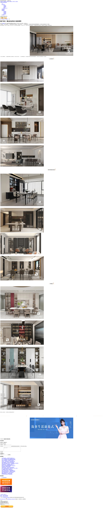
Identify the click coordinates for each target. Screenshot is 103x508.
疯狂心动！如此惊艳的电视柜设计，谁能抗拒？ (8, 465)
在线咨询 (1, 1)
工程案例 (5, 6)
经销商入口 (11, 1)
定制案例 (5, 12)
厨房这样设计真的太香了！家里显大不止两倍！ (8, 471)
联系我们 (3, 14)
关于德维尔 (3, 4)
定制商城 (4, 1)
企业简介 (5, 5)
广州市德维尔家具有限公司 (6, 497)
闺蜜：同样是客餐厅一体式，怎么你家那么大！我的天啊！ (10, 463)
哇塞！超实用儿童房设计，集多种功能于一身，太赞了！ (10, 468)
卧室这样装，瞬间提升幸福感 (6, 466)
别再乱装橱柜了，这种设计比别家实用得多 (8, 462)
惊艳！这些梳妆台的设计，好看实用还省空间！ (8, 470)
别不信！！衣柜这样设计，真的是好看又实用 (8, 461)
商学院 (4, 7)
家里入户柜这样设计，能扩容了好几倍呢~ (8, 460)
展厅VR (14, 1)
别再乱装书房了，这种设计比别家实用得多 (8, 467)
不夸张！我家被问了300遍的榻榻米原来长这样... (9, 459)
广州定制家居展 (4, 477)
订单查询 (7, 1)
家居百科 (3, 23)
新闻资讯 (3, 10)
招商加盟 (3, 9)
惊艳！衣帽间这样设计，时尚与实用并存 (8, 472)
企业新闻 (5, 11)
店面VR (17, 1)
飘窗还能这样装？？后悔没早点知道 (7, 473)
